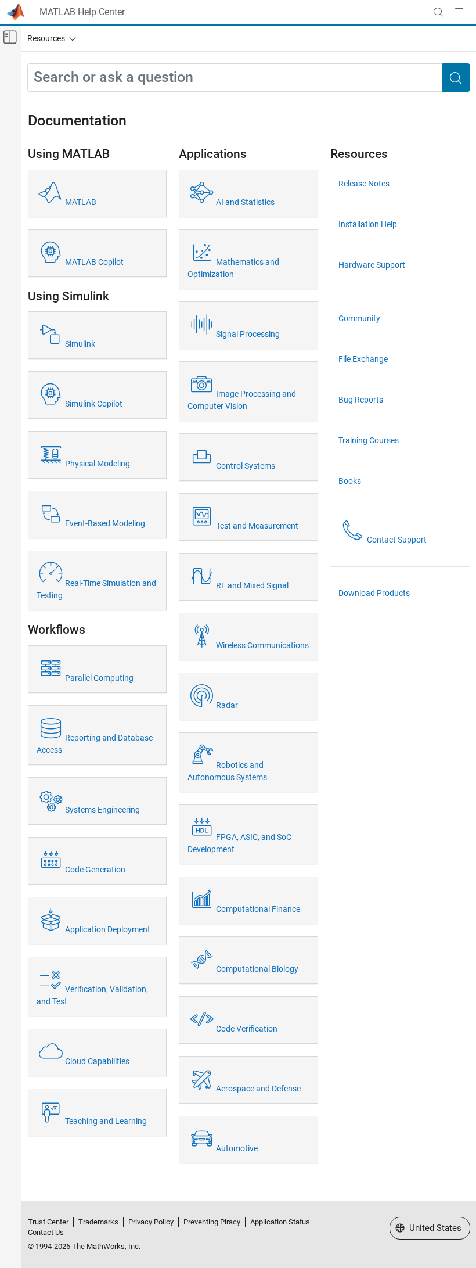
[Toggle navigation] (49, 38)
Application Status (280, 1221)
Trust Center (48, 1221)
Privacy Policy (151, 1221)
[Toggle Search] (438, 12)
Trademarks (98, 1221)
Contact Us (46, 1232)
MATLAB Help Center (82, 12)
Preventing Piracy (211, 1221)
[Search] (456, 77)
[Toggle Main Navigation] (459, 12)
